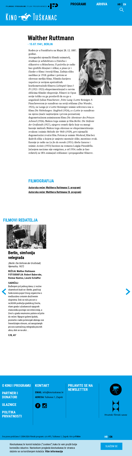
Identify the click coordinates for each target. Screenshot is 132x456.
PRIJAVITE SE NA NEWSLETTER (80, 388)
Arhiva (101, 4)
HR (119, 4)
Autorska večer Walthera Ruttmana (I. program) (54, 187)
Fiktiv (77, 436)
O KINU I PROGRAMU (16, 386)
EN (124, 4)
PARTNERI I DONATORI (10, 395)
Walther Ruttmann (26, 271)
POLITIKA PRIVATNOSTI (12, 414)
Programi (78, 4)
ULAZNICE (9, 405)
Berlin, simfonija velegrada (21, 255)
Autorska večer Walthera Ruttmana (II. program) (54, 192)
